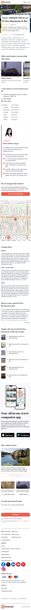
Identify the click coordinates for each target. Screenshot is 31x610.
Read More (27, 322)
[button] (15, 219)
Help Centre (4, 588)
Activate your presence (15, 194)
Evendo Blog (4, 537)
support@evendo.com (6, 560)
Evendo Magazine (5, 540)
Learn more (20, 190)
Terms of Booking (21, 598)
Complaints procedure (6, 591)
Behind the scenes (16, 537)
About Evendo (15, 534)
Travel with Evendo (6, 534)
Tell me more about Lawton (15, 475)
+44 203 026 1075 (6, 557)
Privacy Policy (12, 598)
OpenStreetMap (4, 200)
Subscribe (15, 514)
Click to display (7, 98)
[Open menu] (29, 2)
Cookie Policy (20, 521)
